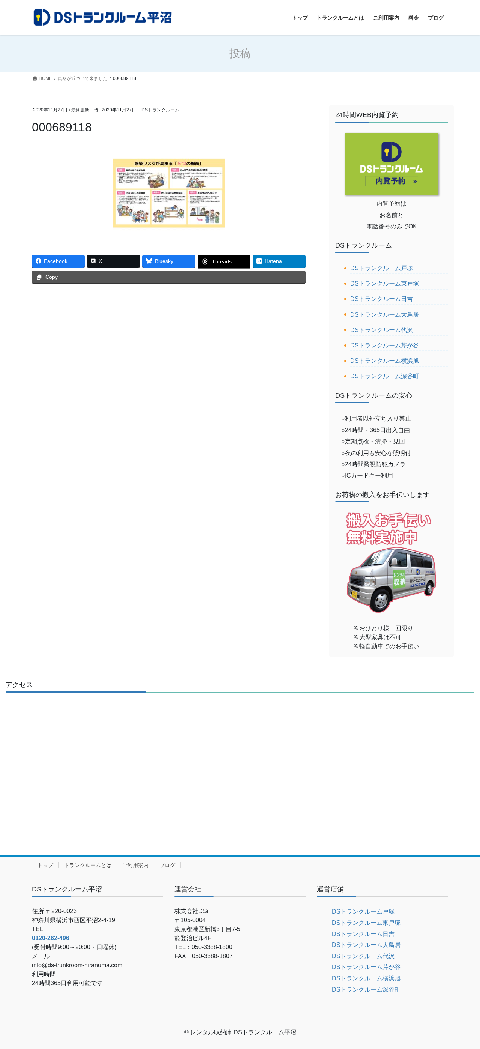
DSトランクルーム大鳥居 (384, 314)
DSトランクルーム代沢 (381, 330)
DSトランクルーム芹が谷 (384, 345)
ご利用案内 (135, 865)
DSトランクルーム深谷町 (384, 376)
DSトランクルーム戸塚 (381, 268)
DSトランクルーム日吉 (381, 299)
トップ (45, 865)
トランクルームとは (87, 865)
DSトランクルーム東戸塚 (384, 283)
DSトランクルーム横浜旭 (384, 361)
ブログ (167, 865)
